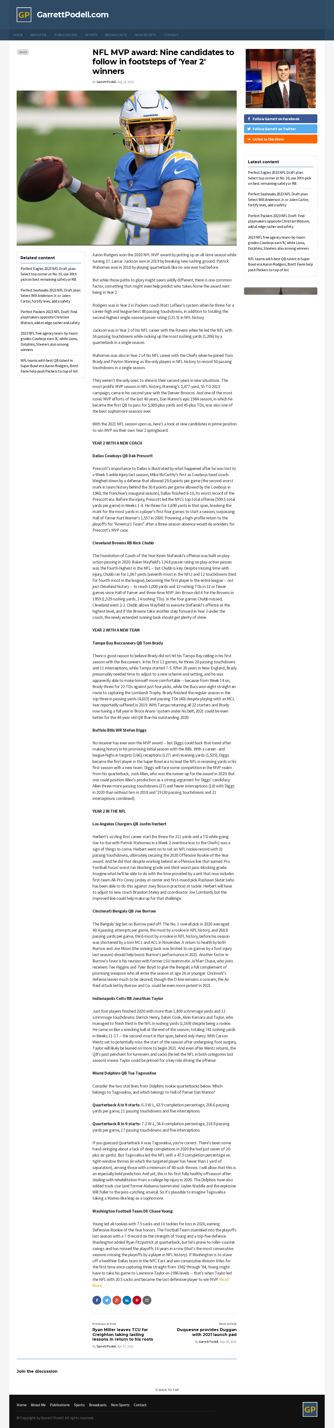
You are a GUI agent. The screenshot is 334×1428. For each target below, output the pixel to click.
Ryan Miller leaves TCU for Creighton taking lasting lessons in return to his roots (122, 1334)
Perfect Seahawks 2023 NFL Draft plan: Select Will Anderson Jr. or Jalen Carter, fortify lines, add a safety (51, 296)
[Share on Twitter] (106, 1300)
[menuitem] (18, 34)
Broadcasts (116, 35)
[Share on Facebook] (96, 1300)
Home (18, 35)
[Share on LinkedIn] (126, 1300)
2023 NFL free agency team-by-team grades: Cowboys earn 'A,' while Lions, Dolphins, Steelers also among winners (278, 243)
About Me (38, 35)
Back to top (168, 1390)
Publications (65, 35)
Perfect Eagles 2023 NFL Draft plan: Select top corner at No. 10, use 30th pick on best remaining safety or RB (49, 274)
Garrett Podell (106, 82)
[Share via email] (147, 1300)
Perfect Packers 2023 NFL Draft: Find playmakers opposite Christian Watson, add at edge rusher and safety (50, 317)
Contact (171, 35)
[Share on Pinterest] (137, 1300)
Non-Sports (145, 35)
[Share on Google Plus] (116, 1300)
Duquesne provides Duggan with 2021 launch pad (207, 1332)
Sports (91, 35)
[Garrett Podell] (24, 14)
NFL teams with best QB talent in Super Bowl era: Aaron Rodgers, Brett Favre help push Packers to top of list (49, 366)
